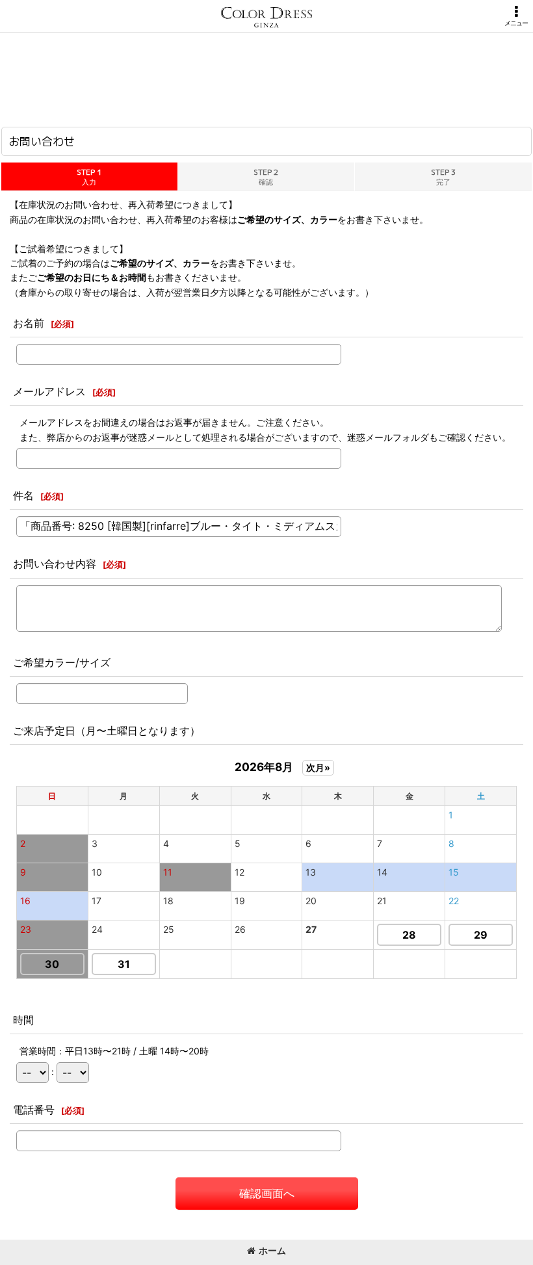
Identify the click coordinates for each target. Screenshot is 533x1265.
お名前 (28, 323)
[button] (516, 16)
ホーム (272, 1250)
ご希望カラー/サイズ (61, 662)
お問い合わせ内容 (54, 563)
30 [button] (52, 964)
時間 (23, 1019)
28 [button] (409, 934)
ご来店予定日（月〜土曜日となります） (106, 730)
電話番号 (34, 1109)
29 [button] (481, 934)
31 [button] (124, 964)
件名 (23, 495)
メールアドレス (49, 391)
